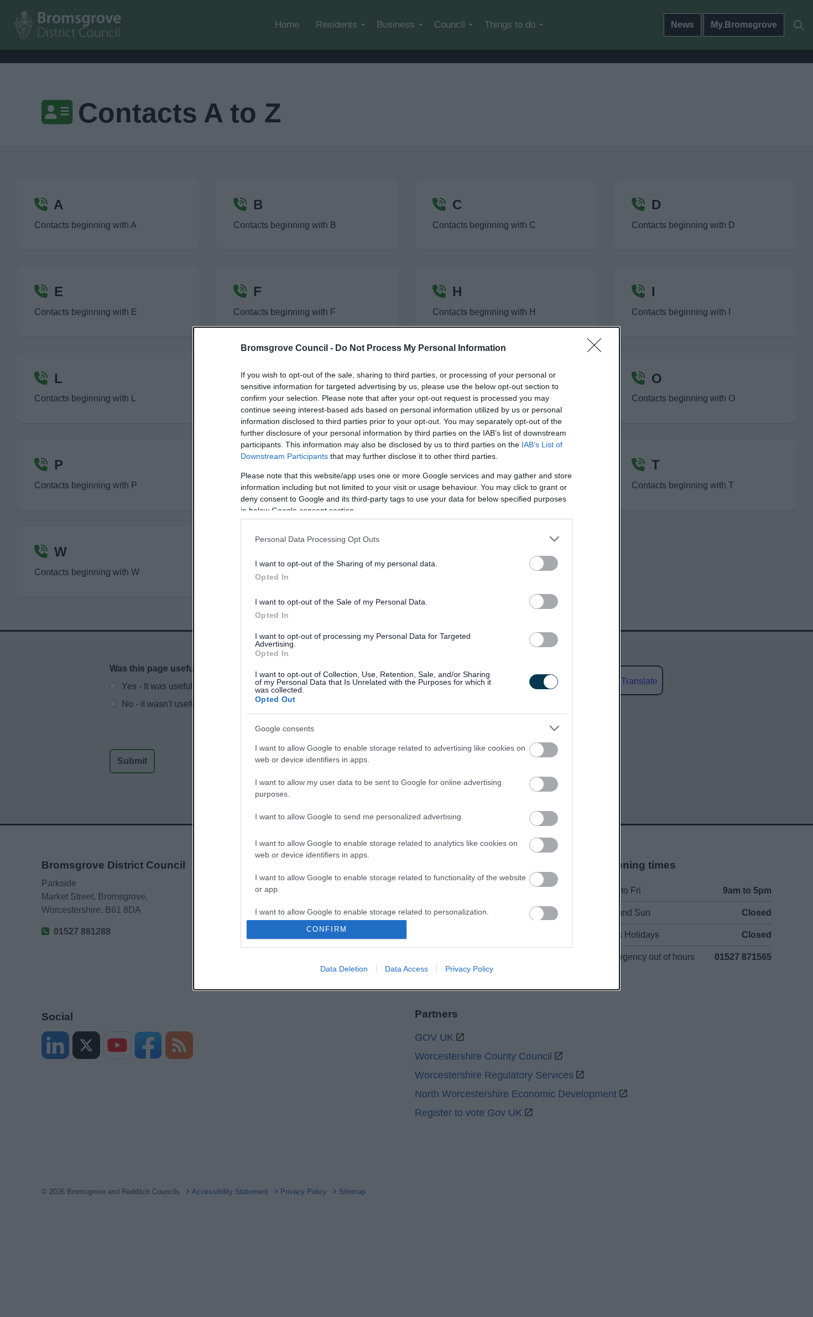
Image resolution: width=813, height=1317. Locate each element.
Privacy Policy (469, 968)
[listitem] (406, 539)
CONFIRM (326, 929)
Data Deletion (344, 968)
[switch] (543, 563)
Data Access (406, 968)
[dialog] (406, 658)
